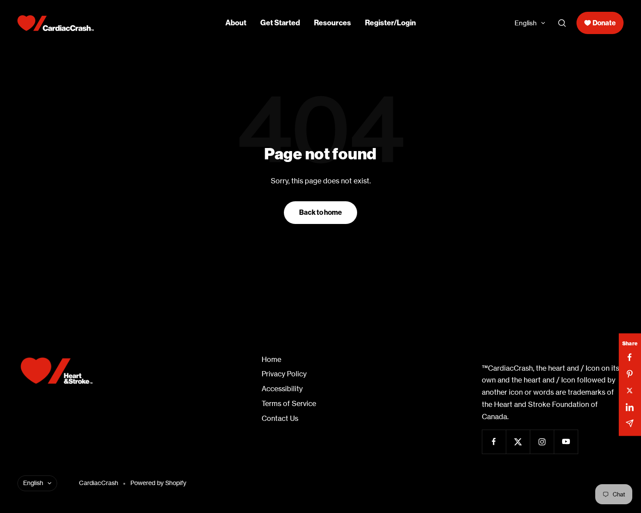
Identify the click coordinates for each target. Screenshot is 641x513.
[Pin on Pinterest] (630, 374)
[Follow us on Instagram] (542, 442)
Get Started (280, 22)
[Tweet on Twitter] (630, 390)
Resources (332, 22)
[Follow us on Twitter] (518, 442)
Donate (604, 23)
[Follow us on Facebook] (494, 442)
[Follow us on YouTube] (566, 442)
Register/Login (390, 22)
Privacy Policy (284, 374)
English (526, 23)
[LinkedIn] (630, 406)
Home (271, 359)
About (235, 22)
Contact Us (280, 418)
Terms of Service (289, 403)
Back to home (320, 212)
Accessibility (282, 388)
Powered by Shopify (158, 483)
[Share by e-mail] (630, 423)
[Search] (562, 23)
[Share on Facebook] (630, 357)
